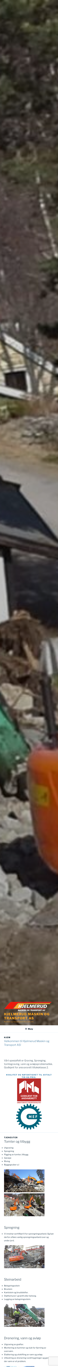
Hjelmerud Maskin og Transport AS (27, 1016)
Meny (30, 1029)
